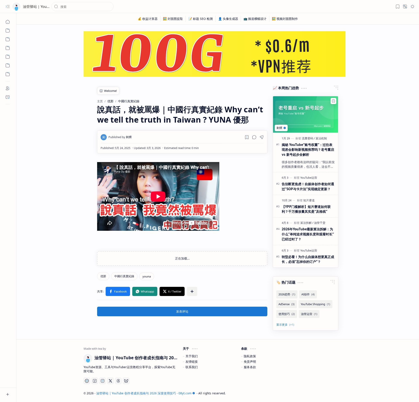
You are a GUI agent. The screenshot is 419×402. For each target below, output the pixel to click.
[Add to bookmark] (333, 101)
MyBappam (344, 393)
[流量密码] (308, 138)
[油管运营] (309, 314)
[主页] (7, 21)
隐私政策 (250, 356)
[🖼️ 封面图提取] (173, 19)
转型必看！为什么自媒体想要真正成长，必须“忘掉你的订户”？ (308, 259)
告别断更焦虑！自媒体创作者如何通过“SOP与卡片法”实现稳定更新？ (308, 186)
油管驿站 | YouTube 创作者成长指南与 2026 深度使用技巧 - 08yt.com (144, 393)
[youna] (146, 276)
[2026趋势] (286, 294)
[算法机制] (321, 138)
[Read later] (247, 137)
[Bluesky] (126, 381)
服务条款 (250, 367)
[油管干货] (319, 223)
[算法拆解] (306, 223)
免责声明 (250, 361)
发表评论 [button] (182, 311)
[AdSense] (286, 304)
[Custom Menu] (7, 30)
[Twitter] (110, 381)
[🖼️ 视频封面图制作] (285, 19)
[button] (7, 6)
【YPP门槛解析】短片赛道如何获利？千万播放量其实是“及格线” (306, 209)
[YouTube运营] (308, 178)
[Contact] (7, 97)
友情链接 (191, 361)
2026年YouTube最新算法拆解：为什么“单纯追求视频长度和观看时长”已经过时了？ (308, 234)
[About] (7, 88)
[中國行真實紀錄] (124, 276)
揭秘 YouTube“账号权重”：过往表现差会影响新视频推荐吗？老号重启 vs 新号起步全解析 (308, 149)
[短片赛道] (309, 200)
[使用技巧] (286, 314)
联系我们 (191, 367)
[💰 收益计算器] (147, 19)
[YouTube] (87, 381)
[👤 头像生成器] (228, 19)
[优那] (103, 276)
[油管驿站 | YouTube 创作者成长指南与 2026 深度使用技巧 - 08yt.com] (16, 6)
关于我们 (191, 356)
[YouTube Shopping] (315, 304)
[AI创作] (308, 294)
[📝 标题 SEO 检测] (201, 19)
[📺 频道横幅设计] (255, 19)
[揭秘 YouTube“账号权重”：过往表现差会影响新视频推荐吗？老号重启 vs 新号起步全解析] (305, 114)
